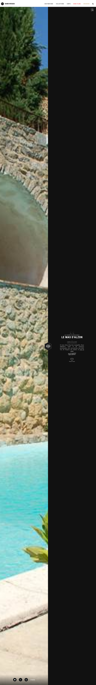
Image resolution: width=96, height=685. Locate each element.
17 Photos (32, 679)
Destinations (49, 3)
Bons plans (77, 3)
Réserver (87, 3)
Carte (69, 3)
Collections (60, 3)
